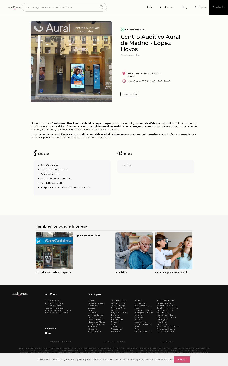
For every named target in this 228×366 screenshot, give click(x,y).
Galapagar (115, 322)
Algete (91, 310)
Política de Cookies (114, 341)
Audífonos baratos (53, 305)
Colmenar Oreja (118, 308)
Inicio (150, 7)
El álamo (115, 315)
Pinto (136, 329)
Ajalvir (91, 300)
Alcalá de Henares (96, 303)
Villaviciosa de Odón (166, 331)
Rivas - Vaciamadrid (166, 300)
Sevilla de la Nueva (165, 310)
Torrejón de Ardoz (165, 315)
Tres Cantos (162, 322)
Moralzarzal (139, 317)
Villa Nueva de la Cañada (168, 326)
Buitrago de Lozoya (96, 324)
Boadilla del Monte (96, 322)
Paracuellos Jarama (142, 324)
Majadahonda (140, 303)
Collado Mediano (118, 300)
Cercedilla (92, 329)
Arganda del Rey (95, 315)
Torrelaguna (162, 319)
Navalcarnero (140, 322)
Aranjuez (92, 312)
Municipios (200, 7)
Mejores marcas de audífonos (58, 310)
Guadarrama (116, 329)
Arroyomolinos (94, 317)
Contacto (50, 328)
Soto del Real (163, 312)
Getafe (114, 324)
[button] (167, 7)
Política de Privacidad (60, 341)
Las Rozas (115, 331)
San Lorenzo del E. (165, 305)
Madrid (137, 300)
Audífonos (51, 294)
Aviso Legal (167, 341)
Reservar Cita (129, 94)
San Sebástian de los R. (167, 308)
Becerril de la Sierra (96, 319)
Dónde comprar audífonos (56, 312)
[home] (14, 7)
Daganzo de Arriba (119, 312)
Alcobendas (93, 305)
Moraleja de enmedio (143, 312)
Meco (136, 308)
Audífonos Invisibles (54, 308)
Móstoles (138, 319)
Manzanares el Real (143, 305)
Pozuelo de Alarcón (142, 331)
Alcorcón (92, 308)
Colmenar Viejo (118, 305)
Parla (136, 326)
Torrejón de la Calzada (166, 317)
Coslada (114, 310)
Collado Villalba (118, 303)
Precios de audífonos (54, 303)
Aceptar (181, 359)
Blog (184, 7)
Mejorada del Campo (143, 310)
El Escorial (115, 317)
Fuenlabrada (117, 319)
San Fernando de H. (166, 303)
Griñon (114, 326)
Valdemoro (162, 324)
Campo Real (93, 326)
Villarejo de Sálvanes (166, 329)
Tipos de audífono (53, 300)
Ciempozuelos (94, 331)
